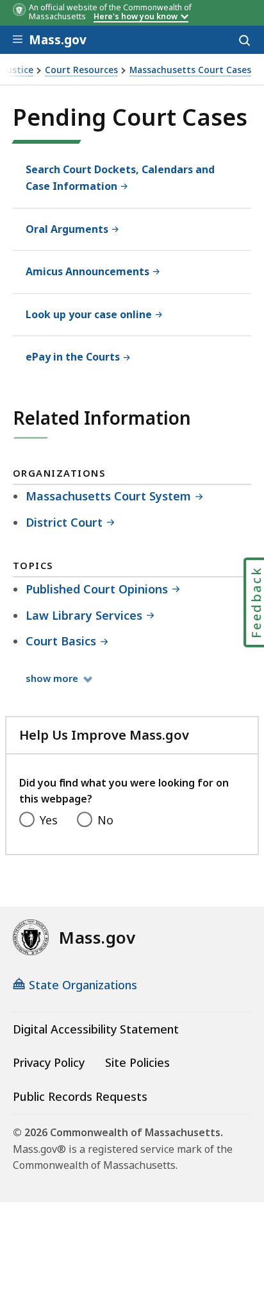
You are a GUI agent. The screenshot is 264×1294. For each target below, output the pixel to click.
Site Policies (137, 1062)
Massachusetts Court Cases (190, 70)
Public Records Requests (80, 1096)
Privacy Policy (49, 1062)
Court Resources (81, 70)
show (58, 678)
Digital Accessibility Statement (96, 1029)
